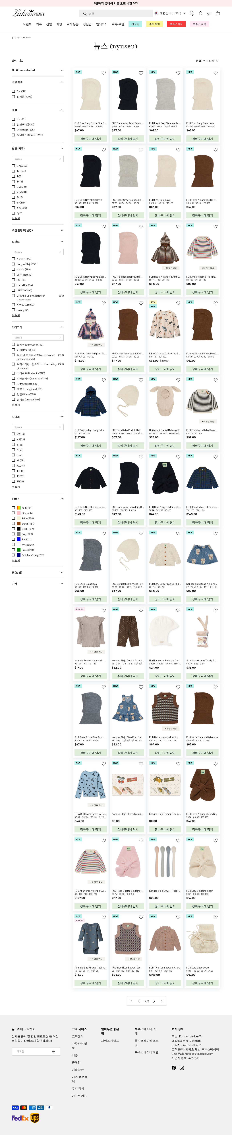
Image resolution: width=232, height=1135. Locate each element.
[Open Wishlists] (209, 13)
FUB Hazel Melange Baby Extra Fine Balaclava (136, 353)
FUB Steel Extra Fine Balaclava (91, 737)
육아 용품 (73, 24)
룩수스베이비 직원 (147, 1052)
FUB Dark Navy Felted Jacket (90, 506)
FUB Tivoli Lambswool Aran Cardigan (169, 967)
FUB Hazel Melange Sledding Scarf (205, 813)
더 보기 (16, 218)
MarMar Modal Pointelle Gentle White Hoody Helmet (177, 660)
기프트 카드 (79, 1095)
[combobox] (116, 13)
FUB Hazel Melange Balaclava (202, 737)
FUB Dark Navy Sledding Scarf (165, 506)
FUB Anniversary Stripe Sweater (92, 890)
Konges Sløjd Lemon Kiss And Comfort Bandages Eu (177, 813)
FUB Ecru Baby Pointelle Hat (127, 583)
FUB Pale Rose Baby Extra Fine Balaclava (134, 276)
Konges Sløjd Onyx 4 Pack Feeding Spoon (171, 890)
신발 (49, 24)
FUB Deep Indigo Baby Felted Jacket (94, 430)
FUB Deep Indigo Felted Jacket (203, 506)
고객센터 (78, 1036)
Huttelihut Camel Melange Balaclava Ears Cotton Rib (178, 430)
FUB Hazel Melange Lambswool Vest (168, 737)
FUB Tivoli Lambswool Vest (127, 967)
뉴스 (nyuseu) (23, 37)
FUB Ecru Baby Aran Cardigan (165, 583)
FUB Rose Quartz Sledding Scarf (129, 890)
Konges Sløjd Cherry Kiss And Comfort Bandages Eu (140, 813)
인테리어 (102, 24)
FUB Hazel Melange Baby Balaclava (205, 353)
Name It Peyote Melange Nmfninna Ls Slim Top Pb (101, 660)
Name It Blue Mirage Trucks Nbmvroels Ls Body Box (102, 967)
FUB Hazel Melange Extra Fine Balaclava (208, 199)
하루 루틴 (118, 24)
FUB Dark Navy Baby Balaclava (91, 276)
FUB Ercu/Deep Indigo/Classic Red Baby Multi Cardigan (104, 353)
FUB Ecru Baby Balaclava (200, 123)
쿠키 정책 (78, 1088)
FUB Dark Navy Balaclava (88, 199)
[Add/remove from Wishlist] (103, 73)
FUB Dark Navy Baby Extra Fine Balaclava (134, 123)
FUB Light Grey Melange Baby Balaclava (133, 199)
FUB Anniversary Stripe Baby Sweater (207, 276)
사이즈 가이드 (110, 1040)
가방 (59, 24)
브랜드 (27, 24)
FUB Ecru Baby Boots (198, 967)
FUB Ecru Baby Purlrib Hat (126, 430)
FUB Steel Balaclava (85, 583)
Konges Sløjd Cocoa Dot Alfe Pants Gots (134, 660)
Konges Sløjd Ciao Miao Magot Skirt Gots (208, 583)
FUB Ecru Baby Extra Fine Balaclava (94, 123)
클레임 (76, 1062)
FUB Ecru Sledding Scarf (199, 890)
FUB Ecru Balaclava (160, 199)
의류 (39, 24)
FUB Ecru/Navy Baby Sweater (202, 430)
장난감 (87, 24)
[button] (217, 13)
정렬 (198, 60)
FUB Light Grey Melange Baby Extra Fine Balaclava (176, 123)
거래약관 (78, 1069)
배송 (75, 1055)
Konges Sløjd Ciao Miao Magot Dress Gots (135, 737)
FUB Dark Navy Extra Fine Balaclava (131, 506)
